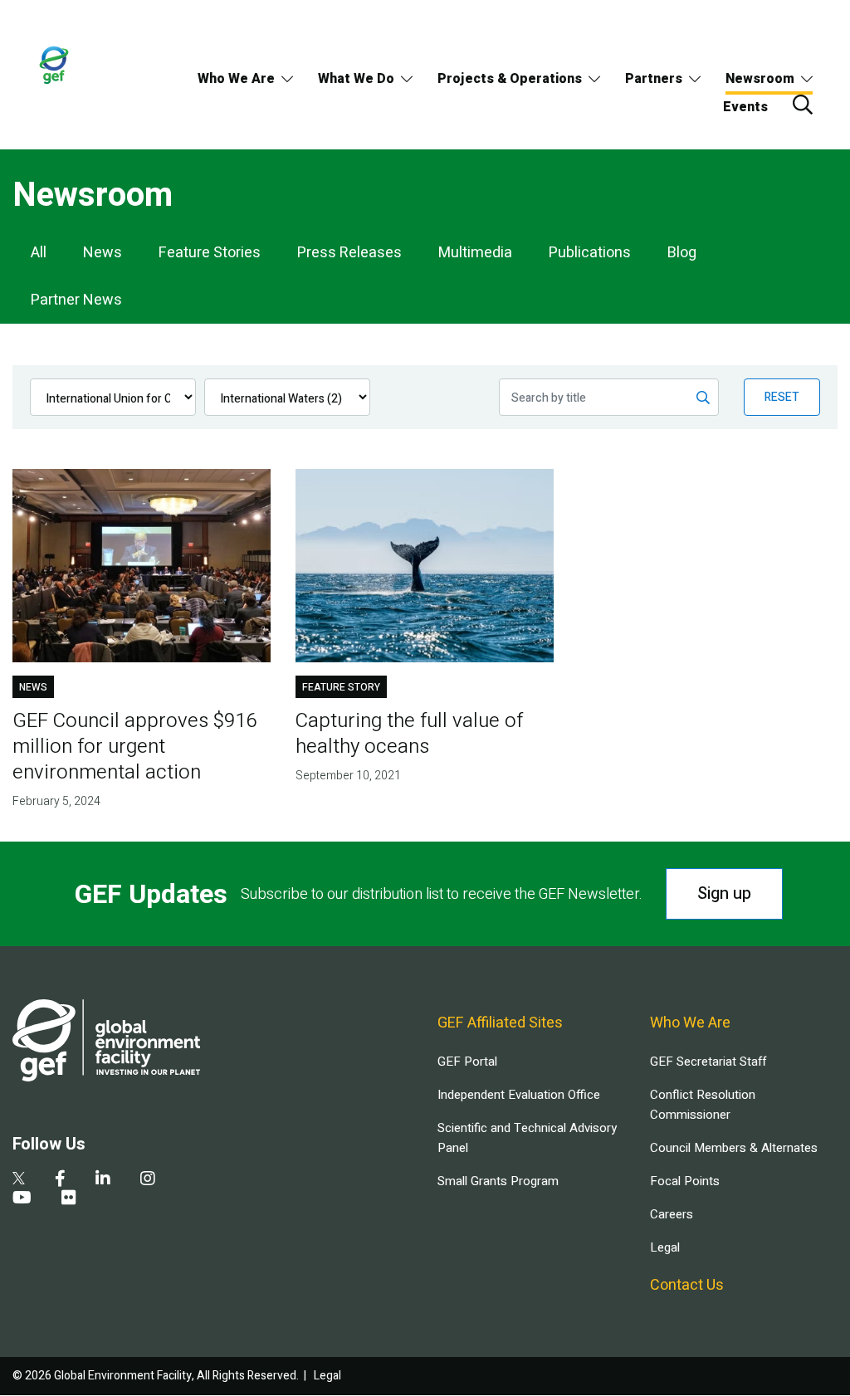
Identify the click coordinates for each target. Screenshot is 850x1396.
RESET (782, 397)
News (102, 253)
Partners (653, 79)
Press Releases (349, 253)
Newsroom (759, 79)
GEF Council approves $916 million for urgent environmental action (134, 746)
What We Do (356, 79)
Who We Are (236, 79)
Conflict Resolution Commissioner (702, 1105)
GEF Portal (467, 1061)
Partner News (76, 300)
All (38, 253)
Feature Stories (210, 253)
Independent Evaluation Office (518, 1095)
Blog (681, 253)
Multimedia (475, 253)
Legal (665, 1247)
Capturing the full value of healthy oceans (409, 733)
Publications (590, 253)
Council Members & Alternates (734, 1148)
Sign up (724, 893)
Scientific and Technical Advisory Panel (527, 1138)
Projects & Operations (509, 79)
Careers (671, 1214)
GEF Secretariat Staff (708, 1061)
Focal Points (685, 1181)
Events (745, 107)
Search (803, 105)
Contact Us (687, 1285)
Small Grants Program (498, 1181)
